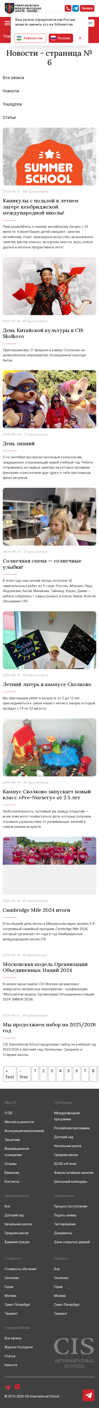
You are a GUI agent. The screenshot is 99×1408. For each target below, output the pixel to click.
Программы (63, 1102)
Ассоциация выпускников (24, 1131)
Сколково (12, 1278)
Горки (9, 1287)
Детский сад (63, 1137)
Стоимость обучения (20, 1269)
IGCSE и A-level (65, 1164)
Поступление (64, 1196)
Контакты (12, 1181)
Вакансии (12, 1173)
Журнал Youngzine (19, 1347)
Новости (11, 91)
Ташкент (11, 1313)
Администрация (17, 1242)
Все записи (13, 77)
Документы (63, 1233)
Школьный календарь (70, 1181)
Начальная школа (67, 1146)
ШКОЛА (20, 11)
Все (7, 1206)
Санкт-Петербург (17, 1304)
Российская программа (72, 1128)
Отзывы (11, 1164)
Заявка (87, 8)
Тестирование (65, 1224)
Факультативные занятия (73, 1173)
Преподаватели (17, 1196)
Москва (10, 1296)
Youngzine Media (17, 1328)
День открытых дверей (72, 1242)
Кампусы (61, 1258)
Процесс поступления (70, 1206)
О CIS (8, 1113)
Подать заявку (65, 1215)
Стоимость (13, 1258)
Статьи (9, 117)
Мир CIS (11, 1102)
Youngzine (12, 104)
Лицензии (12, 1140)
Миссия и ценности (19, 1122)
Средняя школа (66, 1155)
